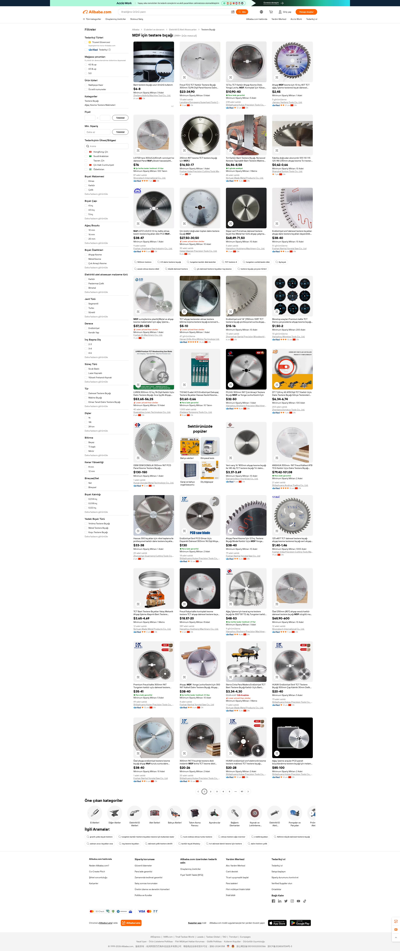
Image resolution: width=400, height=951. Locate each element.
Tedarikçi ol (277, 865)
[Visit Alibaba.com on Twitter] (286, 901)
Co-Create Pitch (97, 871)
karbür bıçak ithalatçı (190, 844)
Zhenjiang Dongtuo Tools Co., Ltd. (288, 409)
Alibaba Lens (105, 923)
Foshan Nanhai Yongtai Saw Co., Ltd (289, 248)
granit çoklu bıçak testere (101, 837)
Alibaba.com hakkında (100, 859)
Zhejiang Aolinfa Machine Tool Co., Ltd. (152, 95)
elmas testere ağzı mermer (233, 837)
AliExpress (155, 937)
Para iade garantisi (143, 871)
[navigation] (106, 411)
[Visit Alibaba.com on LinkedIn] (280, 901)
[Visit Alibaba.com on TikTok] (305, 901)
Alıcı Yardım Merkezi (235, 865)
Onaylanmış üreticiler (190, 869)
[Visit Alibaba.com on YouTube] (298, 901)
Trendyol (233, 937)
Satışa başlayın (279, 871)
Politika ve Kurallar (143, 895)
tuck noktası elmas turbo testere (197, 837)
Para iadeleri (232, 883)
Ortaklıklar (276, 889)
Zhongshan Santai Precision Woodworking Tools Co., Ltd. (246, 336)
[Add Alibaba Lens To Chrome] (131, 923)
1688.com (168, 937)
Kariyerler (93, 883)
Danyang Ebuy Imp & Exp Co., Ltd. (242, 478)
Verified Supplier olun (282, 883)
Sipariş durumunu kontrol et (285, 877)
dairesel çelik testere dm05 (160, 844)
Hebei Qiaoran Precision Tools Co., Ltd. (198, 251)
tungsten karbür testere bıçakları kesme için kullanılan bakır (148, 837)
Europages (245, 937)
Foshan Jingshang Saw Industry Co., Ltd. (152, 248)
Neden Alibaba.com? (99, 865)
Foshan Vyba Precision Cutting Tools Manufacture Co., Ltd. (200, 171)
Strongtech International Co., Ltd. (149, 178)
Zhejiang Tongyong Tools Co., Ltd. (196, 412)
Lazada (200, 937)
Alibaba (135, 29)
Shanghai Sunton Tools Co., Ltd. (287, 171)
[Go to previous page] (198, 791)
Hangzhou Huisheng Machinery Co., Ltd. (245, 248)
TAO (224, 937)
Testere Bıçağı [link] (208, 29)
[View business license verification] (228, 946)
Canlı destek (232, 871)
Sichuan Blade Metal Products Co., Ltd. (244, 178)
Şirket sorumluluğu (98, 877)
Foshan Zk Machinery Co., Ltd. (147, 335)
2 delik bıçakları (261, 837)
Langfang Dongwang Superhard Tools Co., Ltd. (200, 102)
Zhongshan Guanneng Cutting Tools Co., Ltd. (153, 556)
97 (242, 791)
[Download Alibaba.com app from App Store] (277, 923)
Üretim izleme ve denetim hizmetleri (152, 889)
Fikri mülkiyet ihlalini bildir (238, 889)
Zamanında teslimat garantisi (148, 877)
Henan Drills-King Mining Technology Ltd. (199, 339)
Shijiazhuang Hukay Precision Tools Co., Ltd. (246, 105)
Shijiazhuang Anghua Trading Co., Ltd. (290, 485)
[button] (233, 12)
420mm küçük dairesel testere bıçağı (293, 837)
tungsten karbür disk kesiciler (203, 262)
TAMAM (120, 118)
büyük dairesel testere (178, 269)
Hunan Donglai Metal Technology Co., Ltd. (153, 483)
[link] (396, 921)
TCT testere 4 (231, 262)
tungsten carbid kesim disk (258, 262)
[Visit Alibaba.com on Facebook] (273, 901)
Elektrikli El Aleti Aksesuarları (183, 29)
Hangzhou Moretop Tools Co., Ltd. (288, 336)
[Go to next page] (248, 791)
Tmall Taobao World (184, 937)
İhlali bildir (230, 895)
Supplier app (195, 923)
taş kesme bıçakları (130, 844)
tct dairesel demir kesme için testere (225, 844)
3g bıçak (282, 262)
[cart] (271, 12)
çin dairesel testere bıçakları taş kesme (214, 269)
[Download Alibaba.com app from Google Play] (300, 923)
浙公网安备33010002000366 (251, 946)
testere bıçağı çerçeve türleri (254, 269)
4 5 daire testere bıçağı (170, 262)
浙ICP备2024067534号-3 (280, 946)
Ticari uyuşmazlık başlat (237, 877)
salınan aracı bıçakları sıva (101, 844)
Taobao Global (213, 937)
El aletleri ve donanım (154, 29)
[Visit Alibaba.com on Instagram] (292, 901)
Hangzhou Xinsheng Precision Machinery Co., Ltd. (246, 405)
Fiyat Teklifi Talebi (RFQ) (191, 875)
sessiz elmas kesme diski (148, 269)
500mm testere (144, 262)
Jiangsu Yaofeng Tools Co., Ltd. (287, 102)
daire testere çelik (259, 844)
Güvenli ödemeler (143, 865)
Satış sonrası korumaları (146, 883)
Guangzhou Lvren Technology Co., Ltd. (152, 412)
